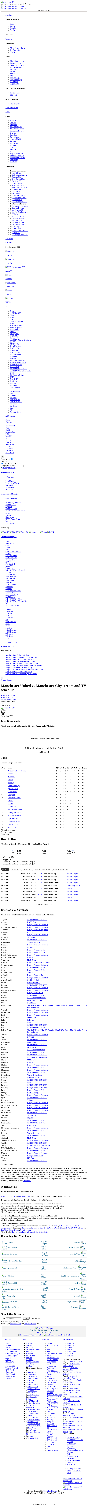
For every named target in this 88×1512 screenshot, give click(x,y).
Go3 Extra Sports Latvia (36, 1050)
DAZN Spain (32, 922)
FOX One (13, 385)
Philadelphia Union (19, 198)
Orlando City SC (18, 189)
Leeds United (12, 792)
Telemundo (14, 350)
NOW (38, 1005)
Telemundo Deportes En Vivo (42, 1228)
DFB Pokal (14, 82)
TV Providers (68, 1339)
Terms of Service (30, 1324)
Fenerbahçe (14, 160)
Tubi (11, 408)
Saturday (13, 28)
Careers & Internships (75, 1450)
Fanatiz (12, 311)
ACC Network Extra (17, 361)
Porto (12, 151)
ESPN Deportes (16, 328)
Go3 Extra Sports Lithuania (37, 1057)
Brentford (11, 777)
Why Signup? (36, 1318)
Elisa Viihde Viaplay (34, 1000)
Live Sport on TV (73, 1469)
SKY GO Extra (46, 1005)
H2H (3, 714)
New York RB (33, 1387)
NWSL (12, 52)
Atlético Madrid (16, 139)
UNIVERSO (15, 352)
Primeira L (9, 448)
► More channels (7, 646)
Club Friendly (15, 104)
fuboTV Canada (44, 962)
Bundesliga (14, 73)
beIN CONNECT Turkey (36, 1145)
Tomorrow (14, 26)
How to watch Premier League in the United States (29, 1232)
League (6, 463)
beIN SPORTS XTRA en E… (21, 371)
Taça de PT (10, 451)
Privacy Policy (15, 1324)
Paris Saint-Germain (17, 158)
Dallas (30, 1415)
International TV (7, 716)
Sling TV (70, 1343)
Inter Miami (32, 1374)
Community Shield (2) (60, 869)
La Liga (13, 69)
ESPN (12, 317)
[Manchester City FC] (8, 708)
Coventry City (13, 824)
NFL (74, 1471)
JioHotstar (30, 1020)
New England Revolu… (20, 179)
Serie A (12, 71)
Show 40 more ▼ (44, 904)
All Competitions (12, 108)
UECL (8, 430)
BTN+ (12, 373)
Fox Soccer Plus (16, 325)
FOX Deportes (15, 354)
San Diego (32, 1428)
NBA (69, 1471)
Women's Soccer (73, 1438)
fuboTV (13, 342)
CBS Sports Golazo (17, 375)
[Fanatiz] (43, 532)
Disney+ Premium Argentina (37, 930)
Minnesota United (34, 1426)
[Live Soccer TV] (7, 2)
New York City (33, 1385)
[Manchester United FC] (8, 700)
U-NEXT (30, 1037)
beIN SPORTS (15, 313)
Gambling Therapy (50, 1491)
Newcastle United (14, 798)
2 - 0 (40, 874)
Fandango (13, 381)
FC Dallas (15, 214)
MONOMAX (32, 960)
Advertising (71, 1444)
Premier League (16, 67)
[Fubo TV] (5, 532)
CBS (12, 315)
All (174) (5, 869)
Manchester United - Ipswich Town (71, 1389)
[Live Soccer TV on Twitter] (73, 1427)
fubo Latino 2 (15, 387)
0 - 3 (40, 894)
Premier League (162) (42, 869)
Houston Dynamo (18, 208)
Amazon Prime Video (18, 363)
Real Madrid (14, 137)
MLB (69, 1473)
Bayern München (16, 154)
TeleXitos (13, 406)
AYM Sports (14, 367)
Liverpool (13, 125)
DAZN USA (15, 348)
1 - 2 (40, 882)
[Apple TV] (23, 532)
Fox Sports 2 (14, 334)
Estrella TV (14, 379)
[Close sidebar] (2, 678)
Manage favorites (9, 468)
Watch (3, 710)
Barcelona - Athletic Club (70, 1369)
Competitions (6, 494)
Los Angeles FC (17, 210)
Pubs (69, 1454)
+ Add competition (12, 498)
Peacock (13, 358)
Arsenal (13, 121)
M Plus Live (31, 1017)
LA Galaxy (16, 229)
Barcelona (13, 135)
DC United (16, 193)
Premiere (13, 398)
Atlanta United (33, 1395)
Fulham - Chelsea (76, 1362)
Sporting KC (33, 1438)
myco (38, 942)
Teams (8, 112)
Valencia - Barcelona (75, 1417)
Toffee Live (31, 942)
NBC (12, 319)
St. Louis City (33, 1418)
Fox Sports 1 (14, 330)
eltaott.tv (30, 973)
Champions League (17, 61)
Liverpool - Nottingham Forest (70, 1377)
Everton (13, 133)
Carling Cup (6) (27, 869)
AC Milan (13, 145)
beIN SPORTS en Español (15, 570)
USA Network (15, 346)
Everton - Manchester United (70, 1414)
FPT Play (30, 1158)
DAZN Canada (32, 962)
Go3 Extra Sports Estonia (36, 998)
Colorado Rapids (18, 218)
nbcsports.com (6, 1228)
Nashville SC (16, 173)
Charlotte (31, 1380)
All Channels (10, 416)
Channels (9, 243)
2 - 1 (40, 897)
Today (12, 24)
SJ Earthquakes (33, 1413)
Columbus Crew (34, 1403)
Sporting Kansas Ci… (20, 235)
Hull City (11, 783)
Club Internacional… (19, 175)
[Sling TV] (14, 532)
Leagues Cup (15, 93)
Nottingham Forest (14, 813)
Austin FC (16, 233)
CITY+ (12, 377)
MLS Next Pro (15, 391)
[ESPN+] (51, 532)
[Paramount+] (34, 532)
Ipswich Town (13, 789)
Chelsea (13, 123)
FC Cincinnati (17, 183)
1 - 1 (40, 885)
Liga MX (13, 95)
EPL (7, 438)
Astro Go (30, 957)
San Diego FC (17, 226)
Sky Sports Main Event (70, 1005)
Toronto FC (16, 191)
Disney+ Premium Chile (36, 950)
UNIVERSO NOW (71, 1228)
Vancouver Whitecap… (20, 206)
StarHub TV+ (32, 1115)
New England (33, 1378)
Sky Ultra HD (57, 1005)
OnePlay (30, 980)
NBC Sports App (65, 1226)
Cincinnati (31, 1382)
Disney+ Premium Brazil (36, 952)
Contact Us (71, 1464)
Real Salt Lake (17, 220)
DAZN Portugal (33, 1093)
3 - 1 (40, 891)
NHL (79, 1471)
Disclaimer (71, 1448)
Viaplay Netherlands (34, 1075)
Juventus (13, 141)
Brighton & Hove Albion (17, 771)
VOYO (30, 1100)
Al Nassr (13, 162)
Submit (26, 1318)
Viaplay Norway (33, 1077)
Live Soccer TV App (75, 1440)
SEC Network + (16, 402)
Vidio (29, 1022)
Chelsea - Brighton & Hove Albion (73, 1381)
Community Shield (73, 885)
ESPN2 (13, 323)
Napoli (12, 147)
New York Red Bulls (19, 187)
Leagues (9, 39)
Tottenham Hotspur (17, 131)
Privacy (70, 1446)
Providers (70, 1452)
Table (3, 712)
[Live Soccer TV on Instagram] (73, 1432)
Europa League (15, 63)
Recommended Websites (72, 1457)
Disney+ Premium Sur (35, 975)
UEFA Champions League (15, 511)
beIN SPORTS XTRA (18, 369)
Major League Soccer (18, 48)
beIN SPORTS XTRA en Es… (17, 601)
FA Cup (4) (14, 869)
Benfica (13, 149)
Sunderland (12, 807)
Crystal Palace (13, 818)
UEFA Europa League (14, 519)
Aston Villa (12, 827)
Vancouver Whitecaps (30, 1406)
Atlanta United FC (19, 196)
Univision (13, 356)
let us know (27, 1181)
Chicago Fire (16, 177)
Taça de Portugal (16, 80)
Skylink (36, 980)
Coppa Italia (14, 84)
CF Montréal (17, 200)
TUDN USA (15, 344)
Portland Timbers (18, 222)
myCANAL (31, 1003)
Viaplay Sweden (33, 1133)
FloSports (13, 383)
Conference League (17, 65)
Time (14, 463)
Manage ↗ (10, 472)
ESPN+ (13, 332)
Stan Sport (31, 937)
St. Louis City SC (18, 216)
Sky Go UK (31, 1005)
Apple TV (14, 336)
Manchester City (16, 127)
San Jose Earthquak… (20, 212)
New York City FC (18, 185)
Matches (9, 15)
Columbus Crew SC (19, 202)
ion (11, 389)
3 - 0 (40, 877)
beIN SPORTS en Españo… (20, 340)
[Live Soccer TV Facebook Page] (73, 1423)
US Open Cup (15, 50)
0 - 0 (40, 880)
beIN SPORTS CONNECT (37, 920)
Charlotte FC (16, 181)
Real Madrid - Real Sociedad (71, 1365)
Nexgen (30, 947)
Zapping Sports (15, 412)
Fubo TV (70, 1345)
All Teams (9, 239)
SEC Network (15, 400)
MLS (7, 434)
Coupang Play (32, 1042)
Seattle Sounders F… (20, 231)
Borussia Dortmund (17, 156)
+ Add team (10, 477)
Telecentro (14, 404)
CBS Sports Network (18, 321)
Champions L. (11, 426)
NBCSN (76, 1226)
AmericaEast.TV (16, 365)
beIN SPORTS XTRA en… (52, 1408)
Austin (30, 1436)
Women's (9, 422)
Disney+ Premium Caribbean (37, 925)
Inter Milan (14, 143)
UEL (7, 428)
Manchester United (17, 129)
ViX (11, 410)
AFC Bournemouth (15, 810)
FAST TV (31, 932)
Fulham (10, 804)
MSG (12, 393)
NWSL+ (13, 396)
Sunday (13, 30)
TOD (48, 1145)
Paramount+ (14, 338)
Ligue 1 (13, 76)
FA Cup (69, 888)
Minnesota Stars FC (19, 224)
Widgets (70, 1442)
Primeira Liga (15, 78)
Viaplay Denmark (33, 983)
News (8, 420)
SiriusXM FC (14, 1230)
